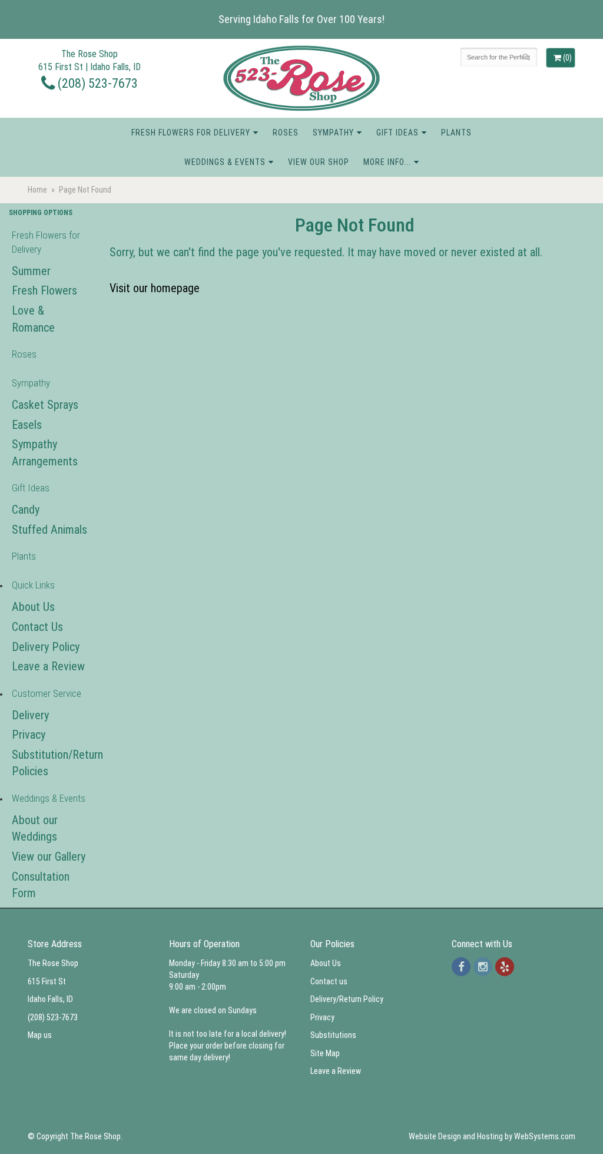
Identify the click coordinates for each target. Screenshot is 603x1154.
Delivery (30, 715)
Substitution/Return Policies (50, 763)
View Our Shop (318, 162)
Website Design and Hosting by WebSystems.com (492, 1136)
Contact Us (37, 627)
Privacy (28, 735)
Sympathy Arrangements (45, 452)
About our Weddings (35, 828)
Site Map (325, 1053)
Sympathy (333, 132)
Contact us (328, 981)
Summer (31, 271)
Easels (27, 425)
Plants (456, 132)
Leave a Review (48, 666)
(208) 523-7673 (96, 83)
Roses (286, 132)
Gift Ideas (397, 132)
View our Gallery (48, 856)
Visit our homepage (155, 288)
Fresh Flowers (44, 290)
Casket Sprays (45, 405)
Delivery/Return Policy (346, 999)
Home (37, 189)
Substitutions (333, 1035)
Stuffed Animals (49, 530)
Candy (25, 509)
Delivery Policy (45, 647)
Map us (40, 1035)
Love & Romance (33, 319)
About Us (33, 607)
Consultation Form (40, 885)
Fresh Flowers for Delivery (190, 132)
